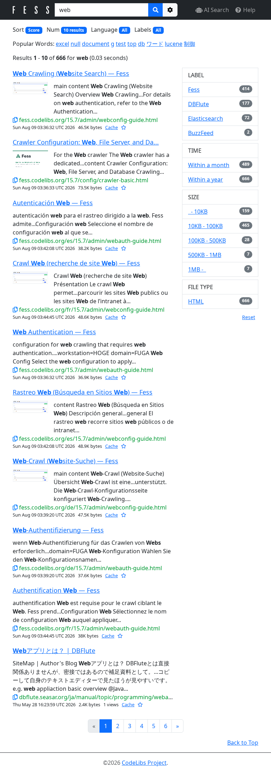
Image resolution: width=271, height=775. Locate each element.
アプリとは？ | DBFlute (54, 650)
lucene (173, 44)
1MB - (197, 269)
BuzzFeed (200, 133)
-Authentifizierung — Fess (58, 530)
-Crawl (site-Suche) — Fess (65, 461)
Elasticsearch (205, 118)
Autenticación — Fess (53, 203)
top (132, 44)
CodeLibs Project (144, 763)
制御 (189, 44)
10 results (74, 30)
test (121, 44)
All (124, 30)
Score (34, 30)
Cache (111, 127)
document (95, 44)
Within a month (208, 165)
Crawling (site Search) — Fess (71, 73)
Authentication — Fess (54, 332)
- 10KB (197, 211)
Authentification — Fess (56, 590)
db (141, 44)
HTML (196, 301)
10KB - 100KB (205, 226)
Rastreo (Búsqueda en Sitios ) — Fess (82, 392)
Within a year (205, 179)
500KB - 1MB (204, 255)
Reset (248, 317)
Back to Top (242, 742)
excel (62, 44)
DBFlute (198, 104)
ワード (154, 44)
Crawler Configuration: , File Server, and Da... (86, 142)
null (75, 44)
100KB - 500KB (207, 240)
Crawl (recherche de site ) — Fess (76, 263)
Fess (194, 89)
